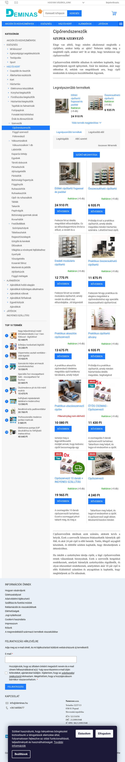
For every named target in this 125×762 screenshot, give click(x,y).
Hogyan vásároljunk (59, 2)
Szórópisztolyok (20, 228)
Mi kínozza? (16, 49)
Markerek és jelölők (21, 267)
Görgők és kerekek (21, 241)
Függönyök (17, 184)
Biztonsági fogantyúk (22, 180)
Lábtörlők (16, 149)
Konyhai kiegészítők (21, 92)
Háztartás (15, 84)
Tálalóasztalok (19, 232)
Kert (12, 79)
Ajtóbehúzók (18, 271)
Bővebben (63, 211)
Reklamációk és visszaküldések (20, 607)
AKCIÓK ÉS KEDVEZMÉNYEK (21, 40)
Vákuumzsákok (19, 140)
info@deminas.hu (19, 703)
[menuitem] (19, 23)
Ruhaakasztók (19, 193)
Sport (12, 62)
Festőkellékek (18, 223)
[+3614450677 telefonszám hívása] (10, 2)
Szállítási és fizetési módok (18, 603)
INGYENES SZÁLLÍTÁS (18, 315)
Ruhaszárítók (18, 189)
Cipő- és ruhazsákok (22, 197)
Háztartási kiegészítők (22, 101)
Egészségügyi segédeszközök (25, 53)
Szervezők (17, 123)
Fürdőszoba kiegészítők (23, 97)
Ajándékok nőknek (19, 293)
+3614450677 (17, 707)
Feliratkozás (15, 686)
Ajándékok (15, 306)
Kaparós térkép (19, 154)
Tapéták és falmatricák (23, 106)
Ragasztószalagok (21, 237)
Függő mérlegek (20, 276)
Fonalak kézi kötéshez (23, 114)
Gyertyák (16, 254)
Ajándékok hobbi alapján (22, 285)
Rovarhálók (17, 219)
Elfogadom (104, 733)
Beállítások (21, 754)
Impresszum (11, 623)
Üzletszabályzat (13, 594)
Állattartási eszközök (20, 75)
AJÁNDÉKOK (13, 280)
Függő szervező (20, 132)
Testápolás (15, 58)
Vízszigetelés (18, 258)
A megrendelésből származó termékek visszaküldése (31, 632)
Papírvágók (17, 210)
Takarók (16, 206)
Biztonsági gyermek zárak (25, 215)
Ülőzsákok (17, 245)
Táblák (15, 202)
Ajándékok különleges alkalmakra (26, 289)
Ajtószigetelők (19, 171)
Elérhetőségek (12, 611)
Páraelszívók (18, 167)
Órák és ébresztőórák (22, 119)
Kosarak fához (19, 263)
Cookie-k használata (15, 619)
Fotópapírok (18, 110)
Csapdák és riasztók (20, 71)
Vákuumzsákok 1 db (22, 145)
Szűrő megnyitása (86, 154)
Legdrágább (62, 139)
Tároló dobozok (19, 162)
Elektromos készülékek (22, 88)
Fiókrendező (18, 136)
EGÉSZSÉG (12, 45)
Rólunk (8, 627)
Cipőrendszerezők (21, 127)
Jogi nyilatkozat (13, 615)
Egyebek (16, 158)
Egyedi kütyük (17, 302)
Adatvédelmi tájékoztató (17, 598)
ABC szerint (81, 139)
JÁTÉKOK (11, 311)
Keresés (74, 13)
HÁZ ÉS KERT (13, 66)
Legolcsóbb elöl (96, 132)
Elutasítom (84, 733)
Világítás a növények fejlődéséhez (28, 250)
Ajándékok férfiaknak (20, 298)
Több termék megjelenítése (85, 123)
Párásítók (16, 175)
